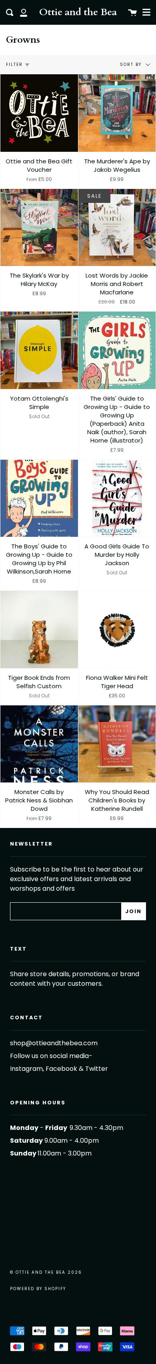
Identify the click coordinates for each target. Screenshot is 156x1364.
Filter (14, 65)
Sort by (132, 65)
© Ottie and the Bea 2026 (46, 1272)
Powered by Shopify (38, 1289)
